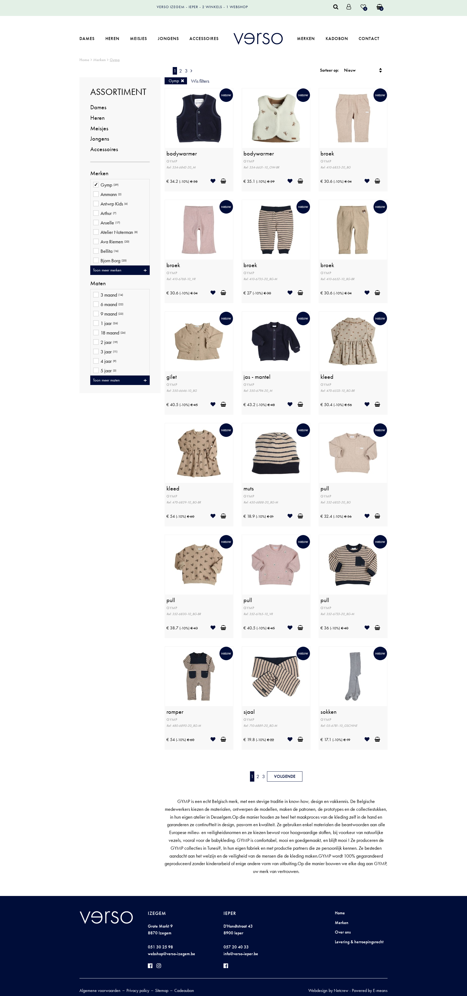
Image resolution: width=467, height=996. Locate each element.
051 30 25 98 (160, 947)
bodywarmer (181, 154)
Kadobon (337, 38)
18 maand (113, 333)
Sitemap (161, 990)
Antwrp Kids (114, 204)
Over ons (343, 932)
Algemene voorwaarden (100, 990)
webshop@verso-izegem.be (171, 954)
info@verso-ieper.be (241, 954)
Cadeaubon (184, 990)
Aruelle (110, 223)
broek (327, 154)
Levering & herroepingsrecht (359, 942)
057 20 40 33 (236, 947)
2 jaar (109, 342)
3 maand (112, 295)
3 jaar (109, 352)
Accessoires (204, 38)
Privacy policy (137, 990)
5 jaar (108, 371)
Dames (87, 38)
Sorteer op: (329, 70)
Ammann (111, 194)
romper (175, 712)
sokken (328, 712)
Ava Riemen (115, 242)
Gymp (115, 59)
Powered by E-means (370, 990)
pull (325, 489)
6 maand (112, 304)
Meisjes (138, 38)
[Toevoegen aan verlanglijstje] (215, 181)
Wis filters (200, 81)
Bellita (109, 251)
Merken (306, 38)
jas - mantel (257, 377)
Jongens (168, 38)
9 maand (112, 314)
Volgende (284, 776)
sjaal (249, 712)
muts (248, 489)
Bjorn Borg (113, 261)
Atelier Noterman (119, 232)
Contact (369, 38)
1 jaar (109, 323)
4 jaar (108, 361)
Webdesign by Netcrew (328, 990)
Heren (112, 38)
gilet (171, 377)
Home (84, 59)
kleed (327, 377)
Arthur (108, 213)
